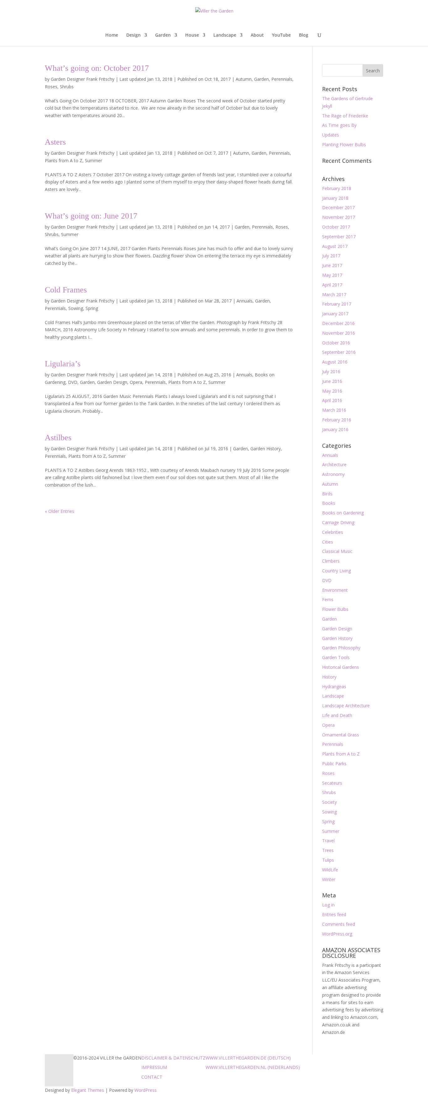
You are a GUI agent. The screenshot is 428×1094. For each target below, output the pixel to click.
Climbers (331, 561)
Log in (328, 905)
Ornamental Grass (340, 735)
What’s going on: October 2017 (97, 68)
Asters (55, 142)
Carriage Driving (338, 522)
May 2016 (332, 391)
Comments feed (338, 924)
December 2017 (338, 207)
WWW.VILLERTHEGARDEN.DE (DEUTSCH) (248, 1058)
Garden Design (112, 382)
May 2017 (332, 275)
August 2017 (334, 246)
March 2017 (334, 294)
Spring (92, 308)
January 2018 (335, 198)
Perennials (281, 79)
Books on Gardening (343, 513)
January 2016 (335, 429)
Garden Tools (336, 657)
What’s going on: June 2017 (91, 215)
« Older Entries (59, 511)
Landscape (224, 35)
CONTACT (151, 1077)
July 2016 (331, 371)
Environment (335, 590)
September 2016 (339, 352)
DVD (72, 382)
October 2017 (336, 227)
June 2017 (332, 265)
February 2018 (336, 188)
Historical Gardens (340, 667)
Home (111, 35)
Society (329, 802)
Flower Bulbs (335, 609)
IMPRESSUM (154, 1067)
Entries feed (334, 914)
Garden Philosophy (341, 648)
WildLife (330, 870)
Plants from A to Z (63, 160)
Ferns (327, 599)
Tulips (328, 860)
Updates (330, 135)
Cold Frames (66, 289)
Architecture (334, 464)
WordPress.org (337, 934)
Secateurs (332, 783)
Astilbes (58, 437)
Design (133, 35)
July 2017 (331, 256)
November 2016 (338, 333)
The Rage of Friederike (345, 116)
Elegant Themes (87, 1090)
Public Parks (334, 763)
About (257, 35)
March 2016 (334, 410)
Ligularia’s (63, 363)
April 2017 (332, 285)
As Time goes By (339, 125)
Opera (136, 382)
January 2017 (335, 314)
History (329, 677)
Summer (93, 160)
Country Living (336, 571)
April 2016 (332, 400)
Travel (328, 841)
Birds (327, 494)
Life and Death (337, 715)
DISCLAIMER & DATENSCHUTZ (173, 1058)
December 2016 (338, 323)
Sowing (75, 308)
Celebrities (332, 532)
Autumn (244, 79)
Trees (328, 850)
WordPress (145, 1090)
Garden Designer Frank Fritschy (82, 79)
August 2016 (334, 362)
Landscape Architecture (346, 706)
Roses (51, 87)
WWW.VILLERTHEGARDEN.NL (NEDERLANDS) (253, 1067)
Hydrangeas (334, 686)
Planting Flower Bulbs (344, 144)
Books (328, 503)
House (192, 35)
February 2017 (336, 304)
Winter (328, 879)
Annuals (245, 301)
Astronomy (333, 474)
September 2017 (339, 237)
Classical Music (337, 551)
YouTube (281, 35)
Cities (327, 542)
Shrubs (67, 87)
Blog (303, 35)
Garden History (265, 449)
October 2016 (336, 343)
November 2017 (338, 217)
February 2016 (336, 420)
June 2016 (332, 381)
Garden (163, 35)
